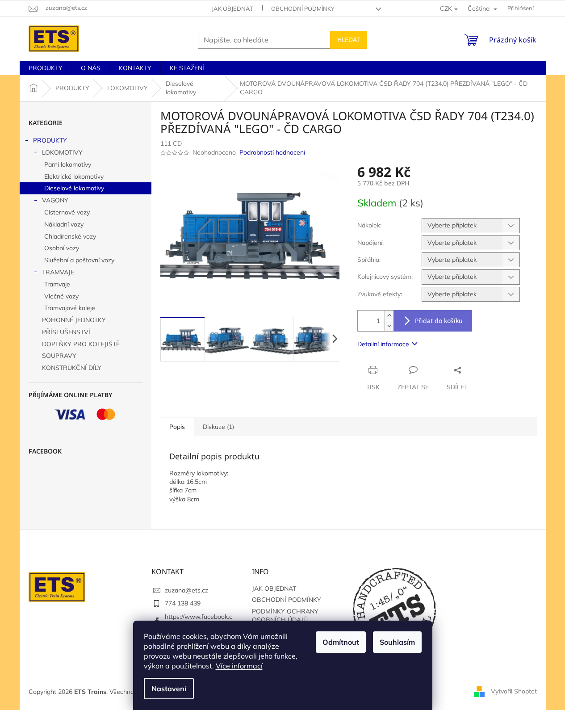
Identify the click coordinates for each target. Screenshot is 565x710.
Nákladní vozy (64, 224)
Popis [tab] (177, 427)
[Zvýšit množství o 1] (389, 316)
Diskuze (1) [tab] (218, 427)
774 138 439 (183, 603)
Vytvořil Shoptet (514, 691)
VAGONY (55, 200)
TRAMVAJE (58, 272)
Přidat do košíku (439, 320)
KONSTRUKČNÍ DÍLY (71, 368)
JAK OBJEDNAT (232, 8)
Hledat (348, 39)
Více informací (239, 665)
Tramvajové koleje (69, 308)
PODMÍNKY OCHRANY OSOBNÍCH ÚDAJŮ (285, 615)
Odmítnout (340, 642)
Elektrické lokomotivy (74, 176)
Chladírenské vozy (70, 236)
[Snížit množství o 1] (389, 326)
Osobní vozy (61, 248)
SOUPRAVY (59, 356)
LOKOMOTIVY (62, 152)
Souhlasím (397, 642)
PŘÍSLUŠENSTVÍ (66, 332)
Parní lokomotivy (67, 164)
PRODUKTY (50, 140)
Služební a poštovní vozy (79, 260)
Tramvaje (57, 284)
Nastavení (168, 688)
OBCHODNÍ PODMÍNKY (303, 8)
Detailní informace (383, 344)
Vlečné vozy (61, 296)
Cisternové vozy (67, 212)
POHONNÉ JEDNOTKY (74, 320)
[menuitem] (45, 68)
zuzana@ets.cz (186, 590)
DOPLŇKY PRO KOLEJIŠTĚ (81, 344)
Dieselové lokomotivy (74, 188)
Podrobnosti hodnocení (272, 152)
